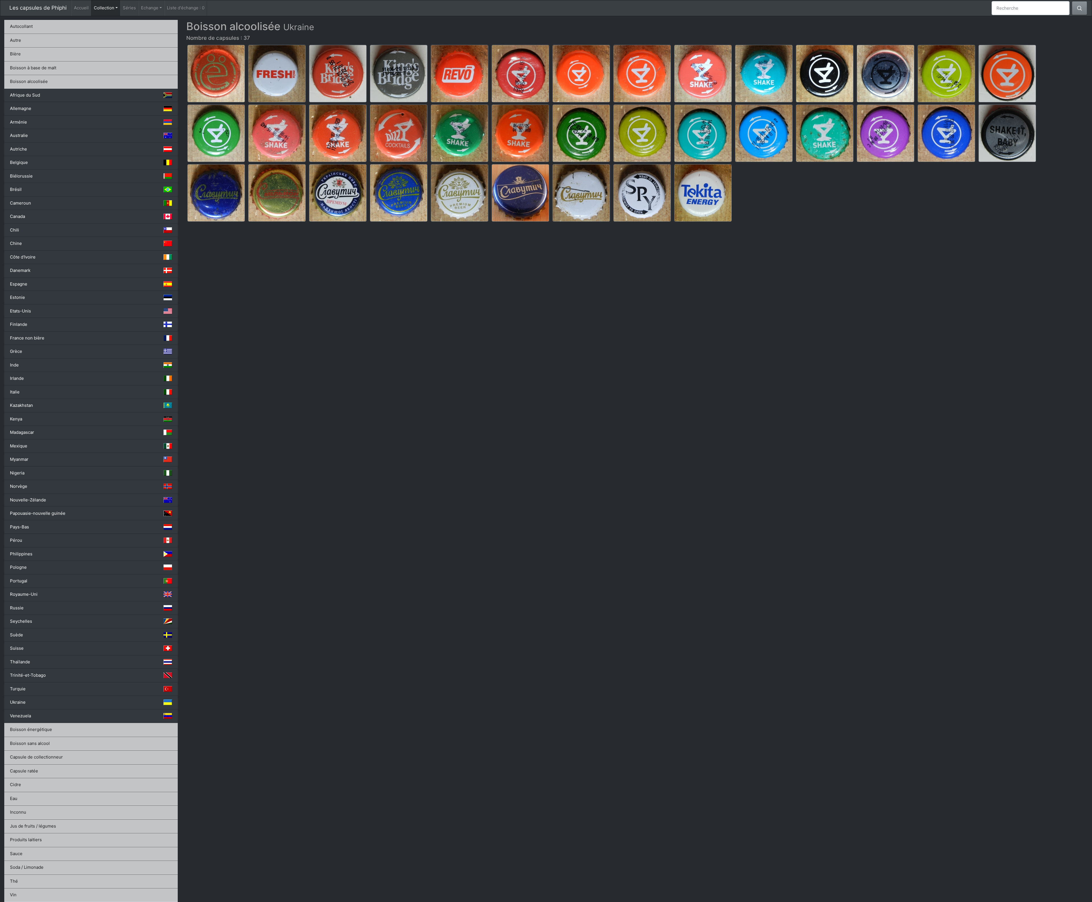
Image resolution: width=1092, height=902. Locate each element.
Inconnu (18, 812)
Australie (19, 135)
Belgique (19, 162)
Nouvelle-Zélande (28, 500)
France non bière (27, 338)
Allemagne (20, 108)
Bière (15, 54)
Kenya (16, 419)
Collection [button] (107, 8)
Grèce (16, 351)
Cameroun (20, 203)
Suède (16, 635)
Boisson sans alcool (30, 743)
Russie (17, 608)
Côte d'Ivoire (23, 257)
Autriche (18, 149)
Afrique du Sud (25, 95)
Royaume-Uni (24, 594)
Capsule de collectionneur (36, 757)
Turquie (18, 688)
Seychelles (21, 621)
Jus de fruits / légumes (33, 826)
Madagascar (22, 432)
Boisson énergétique (31, 729)
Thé (14, 881)
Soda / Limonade (27, 867)
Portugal (18, 581)
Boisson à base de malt (33, 67)
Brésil (16, 189)
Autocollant (21, 26)
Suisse (17, 648)
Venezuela (20, 715)
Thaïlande (20, 661)
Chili (14, 230)
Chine (16, 243)
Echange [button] (149, 8)
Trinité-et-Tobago (28, 675)
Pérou (16, 540)
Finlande (18, 324)
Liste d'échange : (185, 8)
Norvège (18, 486)
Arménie (18, 122)
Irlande (17, 378)
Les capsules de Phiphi (38, 8)
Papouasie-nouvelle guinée (37, 513)
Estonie (17, 297)
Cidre (15, 784)
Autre (15, 40)
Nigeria (17, 473)
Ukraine (18, 702)
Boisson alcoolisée (29, 81)
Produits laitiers (26, 839)
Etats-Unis (20, 311)
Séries (129, 8)
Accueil (81, 8)
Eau (13, 798)
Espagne (18, 284)
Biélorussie (21, 176)
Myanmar (19, 459)
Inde (14, 365)
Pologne (18, 567)
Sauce (16, 853)
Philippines (21, 554)
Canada (17, 216)
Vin (13, 894)
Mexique (18, 446)
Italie (15, 392)
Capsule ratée (24, 771)
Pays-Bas (19, 527)
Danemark (20, 270)
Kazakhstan (21, 405)
